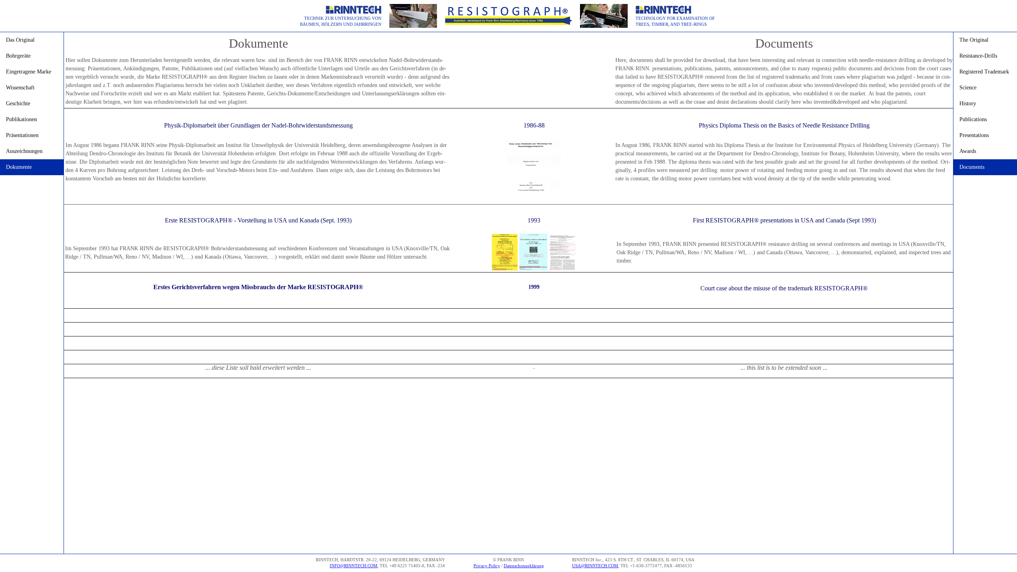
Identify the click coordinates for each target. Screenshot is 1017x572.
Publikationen (21, 119)
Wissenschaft (20, 88)
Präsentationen (22, 135)
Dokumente (19, 167)
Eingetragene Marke (28, 72)
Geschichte (18, 103)
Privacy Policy (487, 565)
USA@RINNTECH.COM (595, 565)
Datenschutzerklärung (524, 565)
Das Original (20, 40)
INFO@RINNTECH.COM (353, 565)
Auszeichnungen (24, 151)
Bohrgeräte (18, 56)
